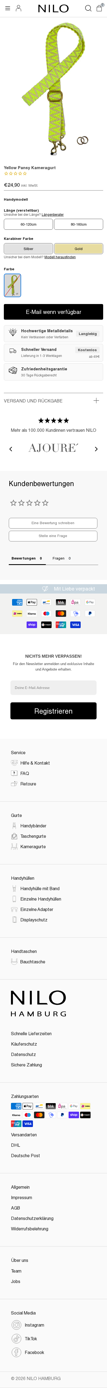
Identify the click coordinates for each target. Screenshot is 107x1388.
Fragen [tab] (58, 558)
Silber (28, 248)
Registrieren (53, 711)
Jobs (15, 1281)
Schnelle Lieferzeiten (31, 1033)
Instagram (34, 1324)
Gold (79, 248)
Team (16, 1270)
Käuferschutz (24, 1043)
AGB (15, 1207)
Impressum (21, 1197)
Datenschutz (23, 1054)
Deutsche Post (25, 1155)
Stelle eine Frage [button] (53, 535)
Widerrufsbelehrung (29, 1228)
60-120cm (28, 224)
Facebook (34, 1352)
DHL (15, 1145)
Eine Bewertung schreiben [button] (53, 523)
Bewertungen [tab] (24, 558)
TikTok (31, 1338)
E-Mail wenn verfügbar (53, 311)
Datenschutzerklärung (32, 1218)
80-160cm (79, 224)
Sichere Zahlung (26, 1064)
